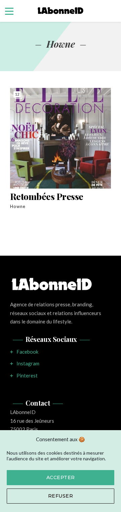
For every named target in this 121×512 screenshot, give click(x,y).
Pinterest (27, 375)
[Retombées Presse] (60, 138)
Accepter (60, 477)
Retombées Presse (46, 196)
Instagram (27, 363)
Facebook (27, 352)
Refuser (60, 496)
